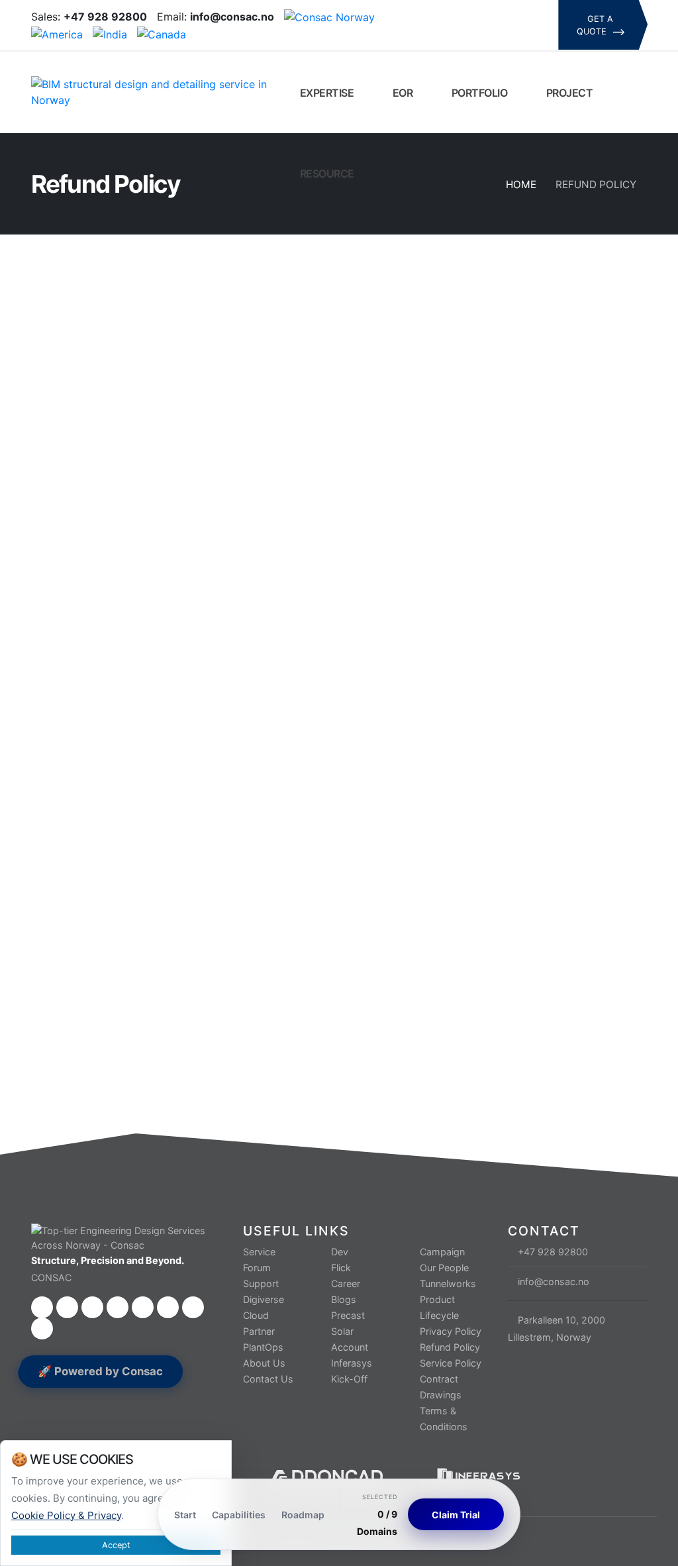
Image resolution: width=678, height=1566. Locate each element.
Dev (339, 1251)
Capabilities (239, 1514)
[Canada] (161, 33)
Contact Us (268, 1378)
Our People (444, 1267)
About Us (264, 1363)
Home (521, 184)
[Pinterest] (457, 34)
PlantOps (263, 1347)
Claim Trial (456, 1514)
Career (345, 1283)
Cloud (256, 1315)
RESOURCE (325, 173)
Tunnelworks (448, 1283)
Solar (342, 1331)
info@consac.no (553, 1281)
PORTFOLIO (478, 92)
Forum (257, 1267)
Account (349, 1347)
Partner (259, 1331)
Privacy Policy (450, 1331)
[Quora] (434, 34)
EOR (401, 92)
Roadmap (302, 1514)
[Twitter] (457, 16)
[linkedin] (502, 16)
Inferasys (351, 1363)
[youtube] (524, 16)
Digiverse (263, 1299)
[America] (57, 33)
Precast (348, 1315)
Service (259, 1251)
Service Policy (450, 1363)
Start (185, 1514)
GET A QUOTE (595, 25)
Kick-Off (349, 1378)
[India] (110, 33)
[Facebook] (434, 16)
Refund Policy (450, 1347)
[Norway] (329, 16)
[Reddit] (479, 34)
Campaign (442, 1251)
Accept (116, 1545)
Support (261, 1283)
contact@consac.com (214, 971)
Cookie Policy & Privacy (66, 1515)
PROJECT (568, 92)
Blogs (343, 1299)
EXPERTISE (325, 92)
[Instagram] (479, 16)
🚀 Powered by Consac (100, 1371)
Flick (341, 1267)
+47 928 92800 (553, 1251)
